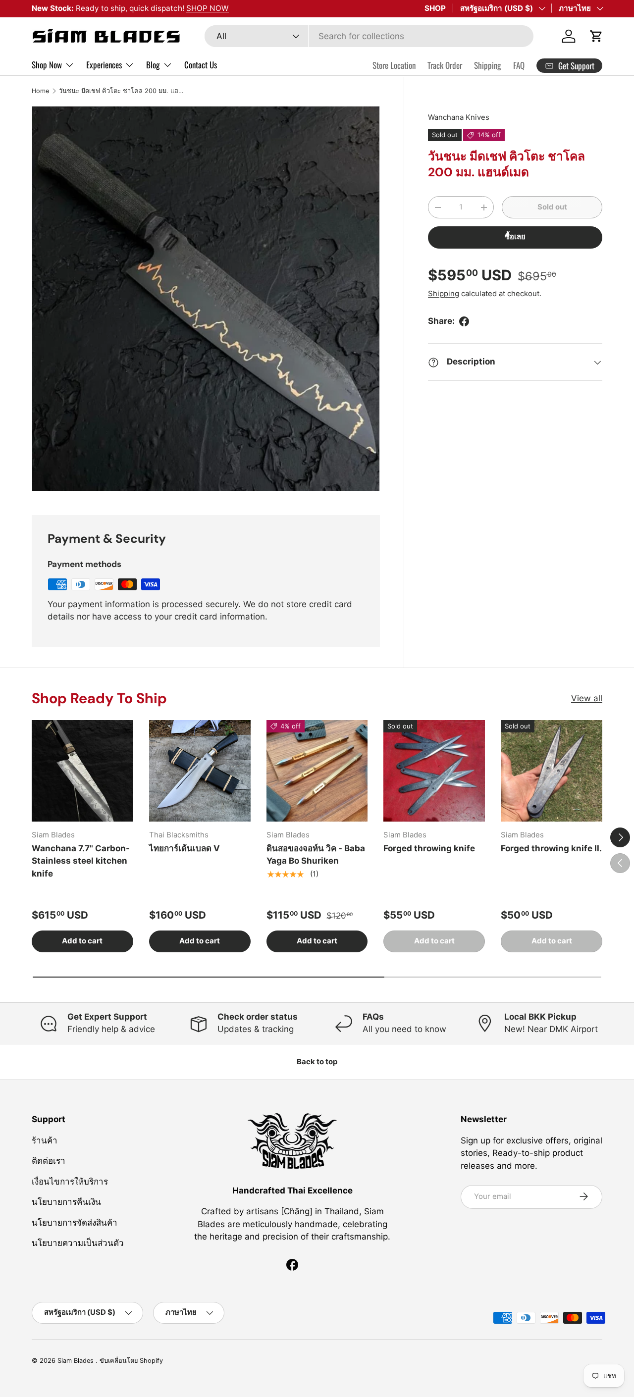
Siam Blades (76, 1360)
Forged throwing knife (429, 848)
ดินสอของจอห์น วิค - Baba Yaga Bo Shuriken (315, 854)
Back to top (317, 1061)
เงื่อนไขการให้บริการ (70, 1181)
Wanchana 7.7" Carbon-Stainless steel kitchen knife (81, 861)
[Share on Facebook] (464, 321)
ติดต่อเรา (48, 1161)
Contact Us (200, 64)
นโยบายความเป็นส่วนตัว (78, 1243)
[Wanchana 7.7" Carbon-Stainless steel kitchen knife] (82, 771)
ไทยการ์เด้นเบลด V (184, 848)
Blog (153, 64)
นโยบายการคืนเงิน (66, 1202)
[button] (596, 36)
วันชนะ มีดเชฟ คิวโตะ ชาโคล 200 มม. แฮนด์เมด (122, 91)
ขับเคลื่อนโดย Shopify (131, 1360)
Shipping (487, 65)
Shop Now (47, 64)
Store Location (394, 65)
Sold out (552, 207)
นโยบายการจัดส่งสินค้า (74, 1222)
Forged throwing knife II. (551, 848)
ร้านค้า (44, 1140)
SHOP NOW (207, 8)
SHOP (435, 8)
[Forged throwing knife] (434, 771)
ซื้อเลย (515, 237)
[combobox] (369, 36)
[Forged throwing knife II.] (551, 771)
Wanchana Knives (458, 117)
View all (586, 698)
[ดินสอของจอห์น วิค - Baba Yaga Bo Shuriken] (317, 771)
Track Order (444, 65)
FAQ (519, 65)
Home (40, 91)
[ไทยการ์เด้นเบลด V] (200, 771)
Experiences (104, 64)
